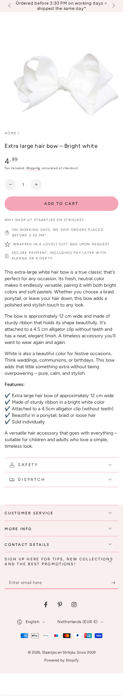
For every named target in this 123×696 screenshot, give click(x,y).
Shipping (33, 168)
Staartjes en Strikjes (58, 652)
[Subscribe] (114, 583)
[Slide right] (113, 6)
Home (10, 133)
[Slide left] (10, 6)
